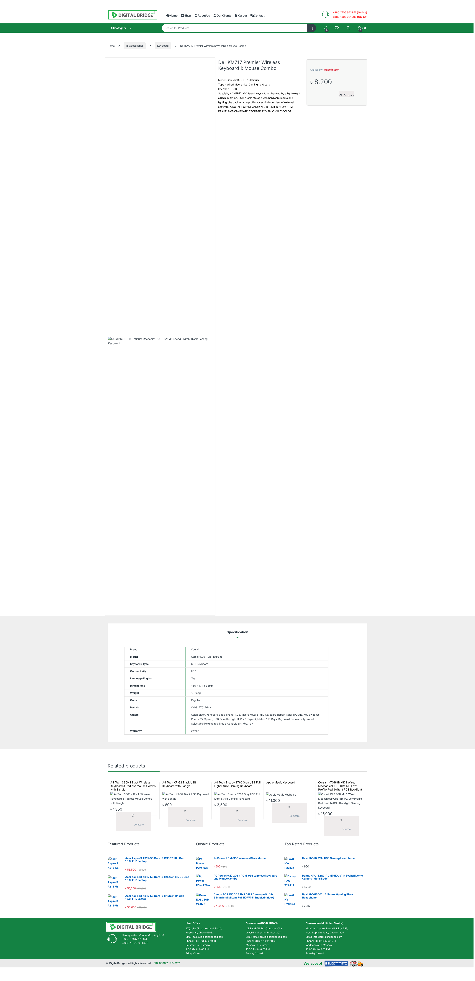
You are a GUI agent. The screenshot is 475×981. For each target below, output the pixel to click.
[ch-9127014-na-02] (160, 476)
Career (242, 15)
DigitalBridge (117, 963)
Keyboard (163, 45)
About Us (204, 15)
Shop (187, 15)
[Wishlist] (337, 28)
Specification (237, 632)
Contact (259, 15)
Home (173, 15)
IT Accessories (134, 45)
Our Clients (224, 15)
